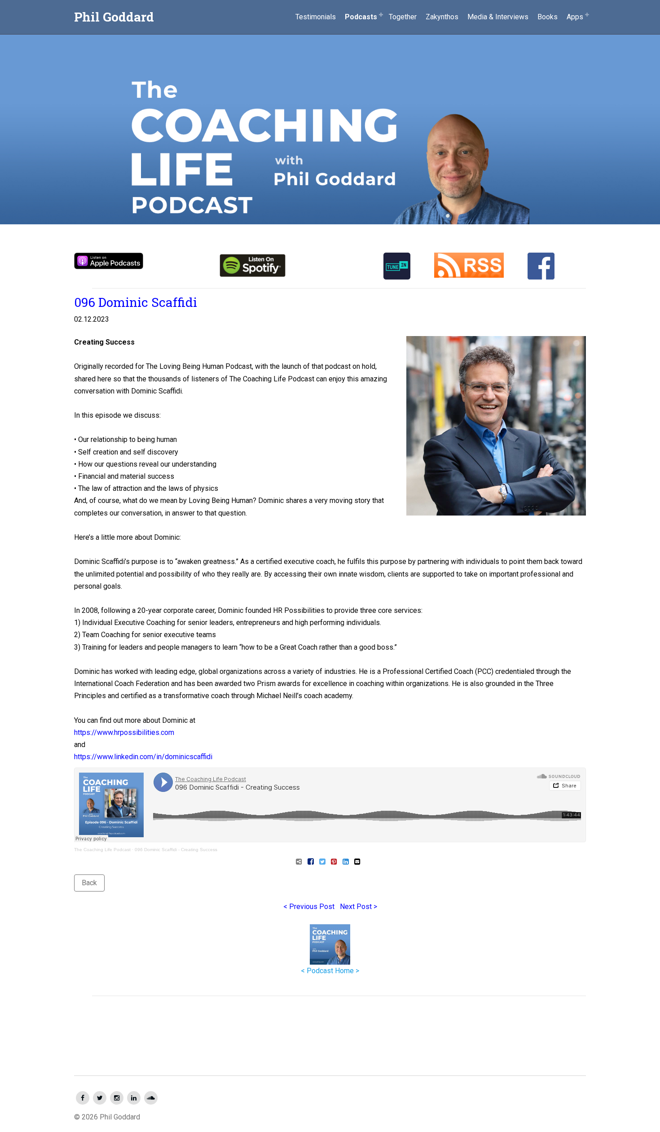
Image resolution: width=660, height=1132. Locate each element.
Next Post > (358, 906)
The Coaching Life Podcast (102, 849)
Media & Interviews (497, 17)
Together (403, 17)
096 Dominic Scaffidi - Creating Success (176, 849)
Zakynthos (442, 17)
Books (547, 17)
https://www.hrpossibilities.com (124, 732)
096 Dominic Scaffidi (135, 302)
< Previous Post (308, 906)
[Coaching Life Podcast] (330, 112)
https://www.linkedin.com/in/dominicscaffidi (143, 756)
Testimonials (315, 17)
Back (89, 883)
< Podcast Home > (330, 970)
